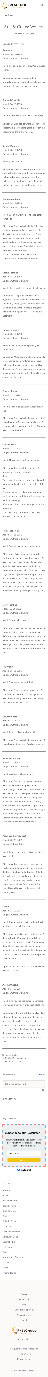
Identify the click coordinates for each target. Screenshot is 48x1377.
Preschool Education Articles (16, 1058)
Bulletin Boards (9, 1221)
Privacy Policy (24, 1359)
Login (43, 1074)
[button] (42, 5)
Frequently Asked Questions (24, 1349)
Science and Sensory (12, 1257)
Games (5, 1252)
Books (5, 1216)
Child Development (11, 1232)
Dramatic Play (9, 1242)
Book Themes (9, 1211)
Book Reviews (9, 1206)
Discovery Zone (10, 1237)
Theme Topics (9, 1273)
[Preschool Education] (14, 5)
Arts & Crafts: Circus (13, 1061)
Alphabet (6, 1190)
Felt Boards (8, 1247)
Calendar (6, 1226)
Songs (5, 1268)
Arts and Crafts (11, 1055)
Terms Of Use (24, 1354)
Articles (6, 1196)
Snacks (5, 1263)
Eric (32, 34)
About (24, 1320)
